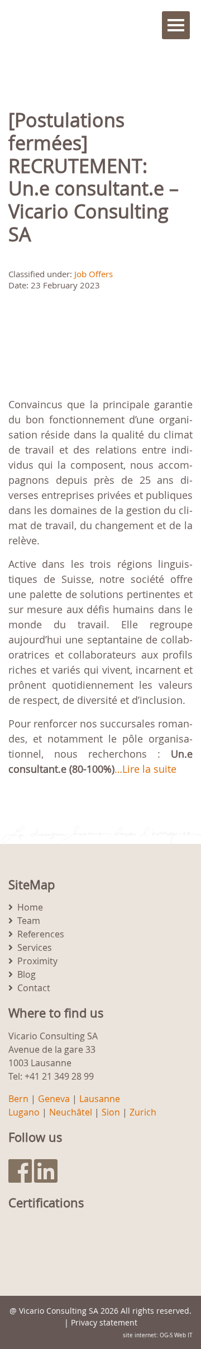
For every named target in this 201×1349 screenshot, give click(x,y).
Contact (33, 988)
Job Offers (93, 273)
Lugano (24, 1112)
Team (28, 920)
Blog (26, 974)
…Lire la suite (145, 769)
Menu (176, 25)
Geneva (54, 1099)
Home (30, 907)
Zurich (143, 1112)
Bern (18, 1099)
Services (34, 947)
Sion (111, 1112)
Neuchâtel (70, 1112)
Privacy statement (104, 1322)
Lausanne (99, 1099)
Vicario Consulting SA (58, 1310)
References (40, 934)
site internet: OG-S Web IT (158, 1335)
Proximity (37, 961)
